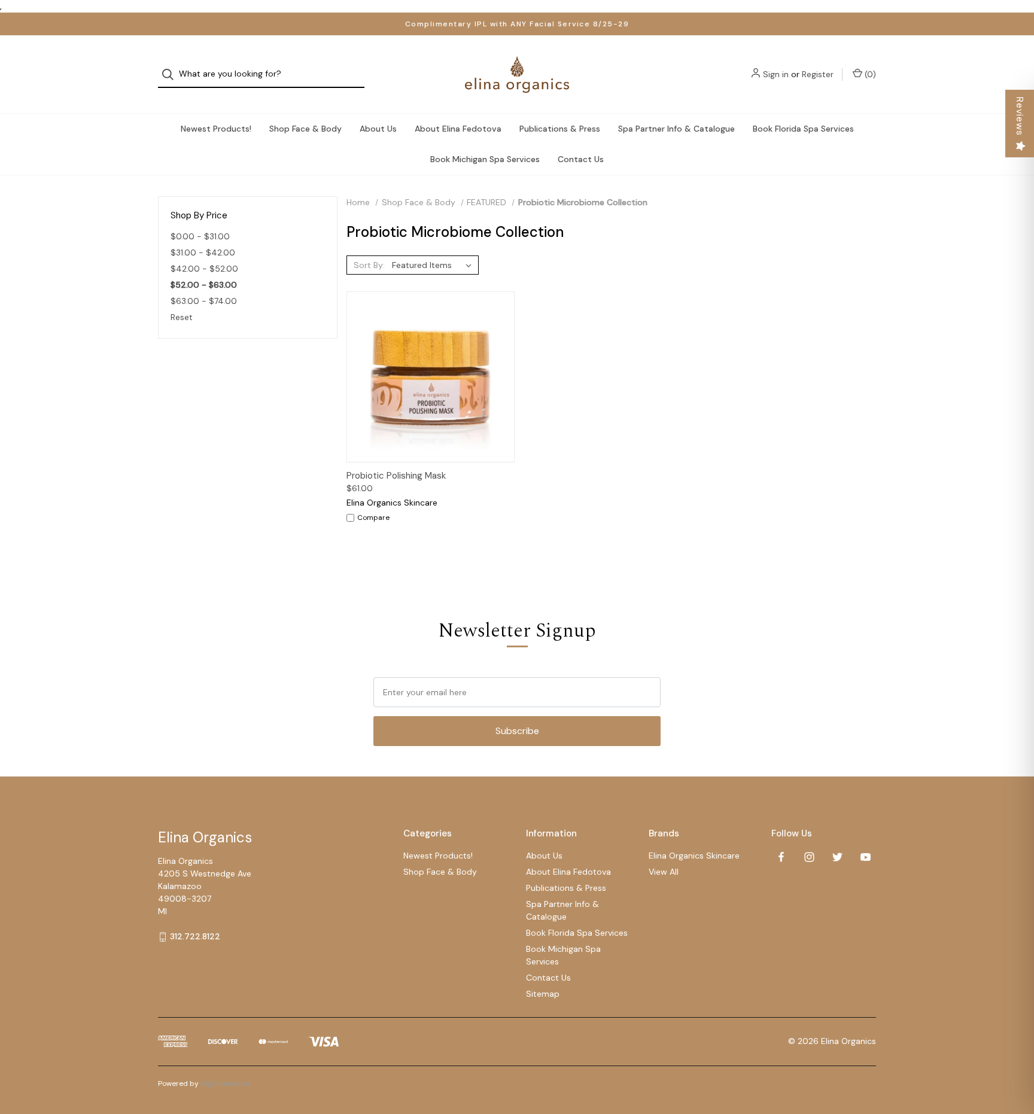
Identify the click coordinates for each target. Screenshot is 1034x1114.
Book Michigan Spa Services (485, 159)
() (869, 74)
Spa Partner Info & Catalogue (676, 128)
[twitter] (837, 857)
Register (818, 74)
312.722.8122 (195, 936)
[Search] (171, 74)
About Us (378, 128)
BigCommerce (225, 1083)
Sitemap (542, 993)
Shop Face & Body (305, 128)
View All (664, 871)
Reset (182, 317)
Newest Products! (216, 128)
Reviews (1020, 116)
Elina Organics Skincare (694, 855)
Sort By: (369, 265)
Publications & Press (559, 128)
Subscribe (517, 731)
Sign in (776, 74)
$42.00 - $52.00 (204, 268)
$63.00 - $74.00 (204, 301)
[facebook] (781, 857)
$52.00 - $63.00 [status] (204, 284)
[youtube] (865, 857)
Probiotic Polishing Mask (396, 476)
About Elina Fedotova (458, 128)
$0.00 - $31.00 (200, 236)
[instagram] (809, 857)
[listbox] (434, 265)
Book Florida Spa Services (803, 128)
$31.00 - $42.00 (203, 252)
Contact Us (581, 159)
